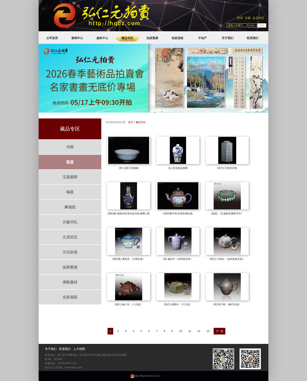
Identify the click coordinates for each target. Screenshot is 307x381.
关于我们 (227, 38)
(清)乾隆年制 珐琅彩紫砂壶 (178, 213)
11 (189, 331)
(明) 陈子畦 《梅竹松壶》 (227, 304)
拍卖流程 (177, 38)
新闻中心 (77, 38)
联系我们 (253, 38)
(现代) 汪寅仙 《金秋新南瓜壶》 (227, 259)
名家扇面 (69, 297)
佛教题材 (69, 282)
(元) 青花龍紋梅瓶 (178, 168)
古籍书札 (69, 222)
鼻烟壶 (70, 207)
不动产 (202, 38)
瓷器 (70, 162)
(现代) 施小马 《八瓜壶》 (129, 304)
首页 (130, 122)
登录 (240, 18)
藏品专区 (127, 38)
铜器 (70, 192)
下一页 (219, 331)
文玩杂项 (69, 252)
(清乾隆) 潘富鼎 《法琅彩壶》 (128, 259)
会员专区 (258, 18)
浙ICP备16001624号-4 (147, 376)
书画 (70, 147)
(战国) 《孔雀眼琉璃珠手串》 (227, 213)
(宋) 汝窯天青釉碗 (128, 168)
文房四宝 (69, 237)
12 (198, 331)
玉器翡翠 (69, 177)
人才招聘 (79, 349)
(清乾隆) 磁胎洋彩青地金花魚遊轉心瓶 (128, 213)
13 (208, 331)
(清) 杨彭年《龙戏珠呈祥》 (178, 259)
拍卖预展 (152, 38)
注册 (248, 18)
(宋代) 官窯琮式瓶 (227, 168)
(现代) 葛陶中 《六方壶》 (178, 304)
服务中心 (102, 38)
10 (180, 331)
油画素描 (69, 267)
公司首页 (52, 38)
